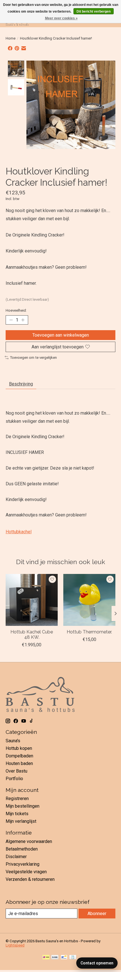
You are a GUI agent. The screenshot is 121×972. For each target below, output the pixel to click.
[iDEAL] (46, 957)
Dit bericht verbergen (94, 11)
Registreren (17, 798)
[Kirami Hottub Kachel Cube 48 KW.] (32, 600)
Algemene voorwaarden (29, 841)
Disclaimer (16, 856)
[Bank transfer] (55, 957)
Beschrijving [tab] (21, 384)
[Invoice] (72, 957)
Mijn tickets (17, 813)
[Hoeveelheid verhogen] (22, 319)
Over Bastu (16, 771)
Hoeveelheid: (16, 310)
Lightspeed (15, 945)
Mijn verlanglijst (21, 821)
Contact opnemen (96, 963)
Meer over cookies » (61, 18)
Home (10, 38)
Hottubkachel (19, 531)
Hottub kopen (19, 748)
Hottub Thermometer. (89, 632)
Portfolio (14, 778)
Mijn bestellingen (22, 806)
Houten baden (19, 763)
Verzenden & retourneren (30, 879)
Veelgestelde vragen (26, 871)
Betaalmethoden (22, 849)
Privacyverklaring (22, 864)
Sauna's (13, 740)
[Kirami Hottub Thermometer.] (89, 600)
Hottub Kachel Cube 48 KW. (31, 634)
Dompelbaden (19, 756)
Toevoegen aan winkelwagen (60, 335)
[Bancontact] (64, 957)
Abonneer (97, 913)
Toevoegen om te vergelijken (33, 357)
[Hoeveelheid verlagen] (11, 319)
